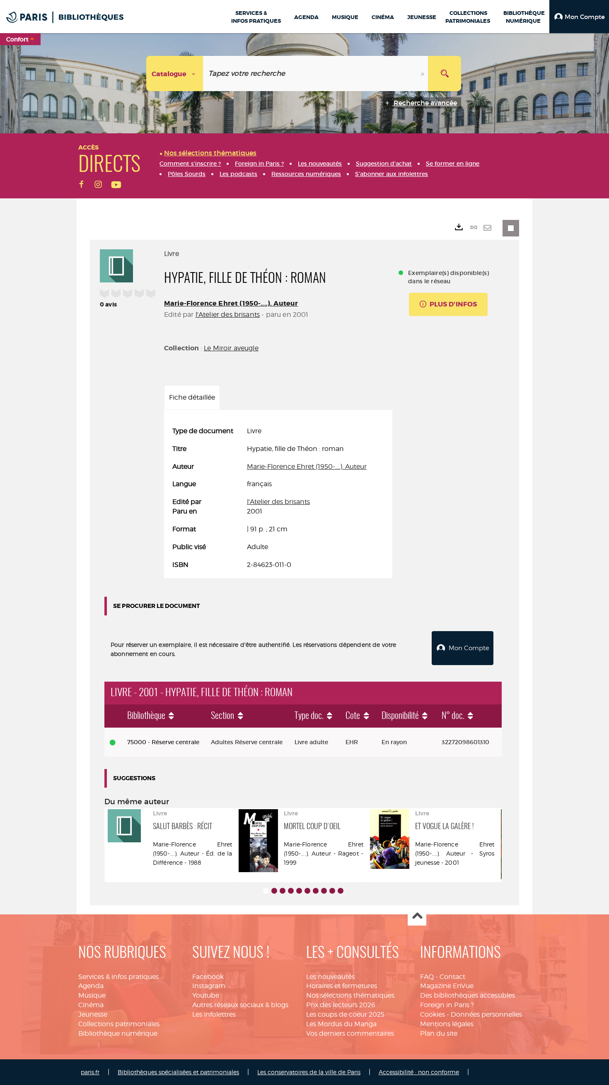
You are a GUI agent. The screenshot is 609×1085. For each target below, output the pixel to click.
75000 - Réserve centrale (163, 742)
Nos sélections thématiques (350, 995)
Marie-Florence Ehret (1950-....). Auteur (231, 303)
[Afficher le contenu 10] (340, 891)
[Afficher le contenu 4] (291, 891)
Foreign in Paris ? (447, 1005)
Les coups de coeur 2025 (345, 1014)
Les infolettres (214, 1014)
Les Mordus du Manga (341, 1024)
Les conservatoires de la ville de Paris (308, 1071)
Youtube (205, 995)
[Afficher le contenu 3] (282, 891)
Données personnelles (486, 1014)
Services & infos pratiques (118, 977)
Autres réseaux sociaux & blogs (240, 1005)
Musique (92, 995)
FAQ (427, 977)
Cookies (432, 1014)
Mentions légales (447, 1024)
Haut (417, 917)
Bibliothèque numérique (117, 1033)
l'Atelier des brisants (228, 314)
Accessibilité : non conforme (419, 1071)
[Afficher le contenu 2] (274, 891)
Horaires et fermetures (341, 986)
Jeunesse (92, 1014)
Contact (452, 977)
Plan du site (438, 1033)
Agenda (91, 986)
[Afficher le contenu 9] (332, 891)
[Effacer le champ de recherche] (423, 73)
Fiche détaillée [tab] (192, 397)
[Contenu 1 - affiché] (266, 891)
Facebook (208, 977)
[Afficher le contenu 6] (307, 891)
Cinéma (91, 1005)
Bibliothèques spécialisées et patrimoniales (178, 1071)
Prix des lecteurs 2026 (340, 1005)
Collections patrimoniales (119, 1024)
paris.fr (90, 1071)
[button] (579, 16)
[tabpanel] (278, 498)
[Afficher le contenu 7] (316, 891)
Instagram (208, 986)
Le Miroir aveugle (231, 348)
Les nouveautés (330, 977)
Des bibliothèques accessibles (467, 995)
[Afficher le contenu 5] (299, 891)
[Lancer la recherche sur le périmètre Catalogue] (444, 73)
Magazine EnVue (447, 986)
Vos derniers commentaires (350, 1033)
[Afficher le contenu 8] (324, 891)
